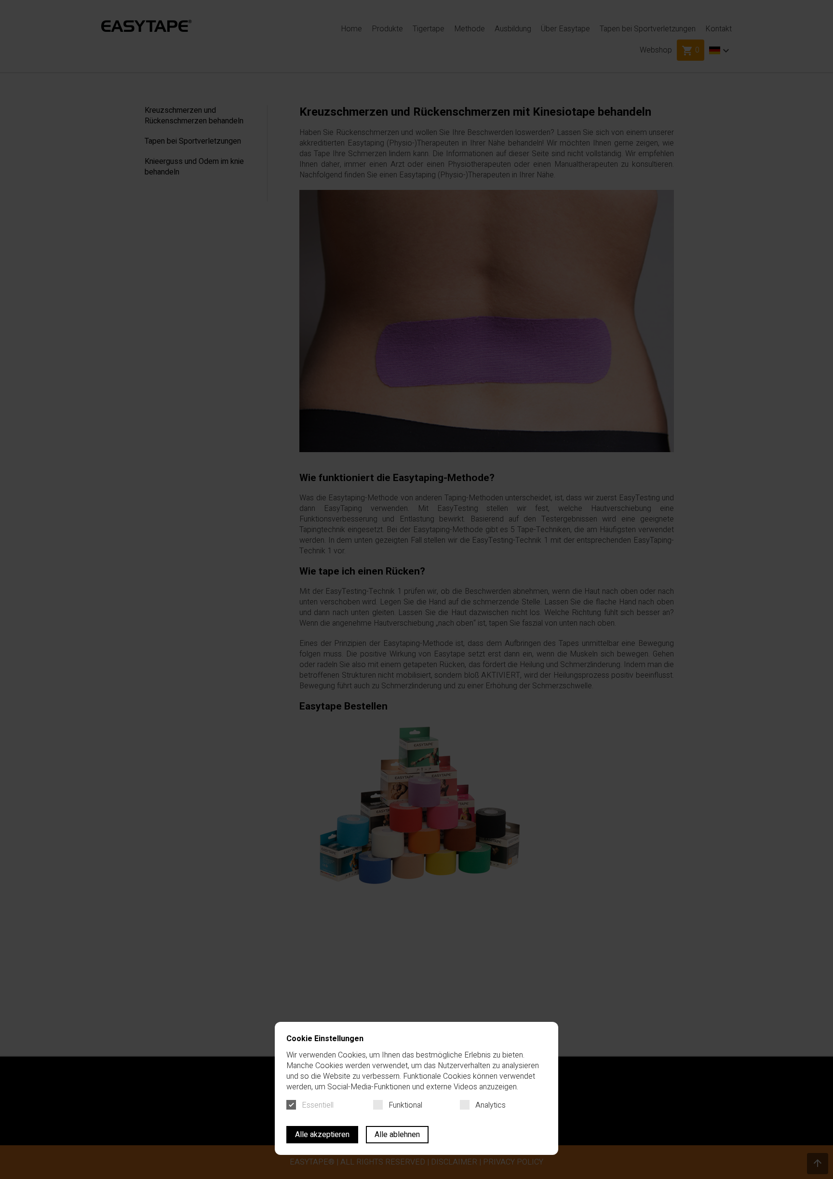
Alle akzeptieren (322, 1134)
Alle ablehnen (397, 1134)
